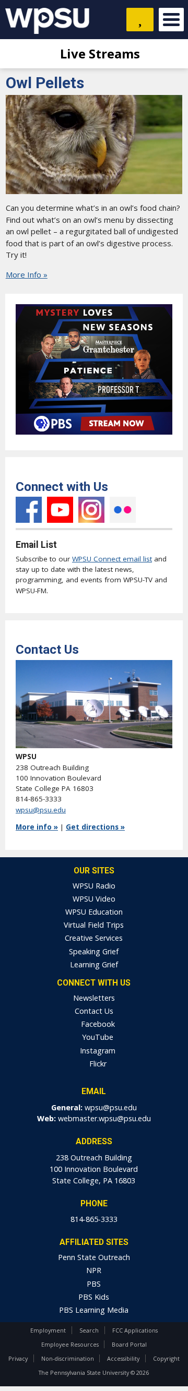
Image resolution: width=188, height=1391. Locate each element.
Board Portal (129, 1344)
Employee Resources (70, 1344)
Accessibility (123, 1358)
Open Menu (171, 19)
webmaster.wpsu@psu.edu (104, 1118)
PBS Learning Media (93, 1310)
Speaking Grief (94, 951)
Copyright (166, 1358)
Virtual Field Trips (94, 925)
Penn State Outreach (94, 1257)
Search (89, 1330)
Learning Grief (94, 964)
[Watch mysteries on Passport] (94, 437)
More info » (37, 827)
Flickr (123, 510)
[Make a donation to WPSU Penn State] (140, 19)
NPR (93, 1270)
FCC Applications (135, 1330)
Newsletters (94, 998)
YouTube (60, 510)
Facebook (29, 510)
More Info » (27, 274)
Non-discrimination (67, 1358)
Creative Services (94, 938)
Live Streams (98, 53)
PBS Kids (93, 1297)
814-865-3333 (94, 1219)
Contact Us (94, 1011)
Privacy (18, 1358)
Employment (48, 1330)
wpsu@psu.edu (41, 809)
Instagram (91, 510)
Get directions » (95, 827)
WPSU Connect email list (112, 558)
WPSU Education (94, 912)
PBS (94, 1284)
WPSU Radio (94, 886)
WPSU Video (94, 899)
